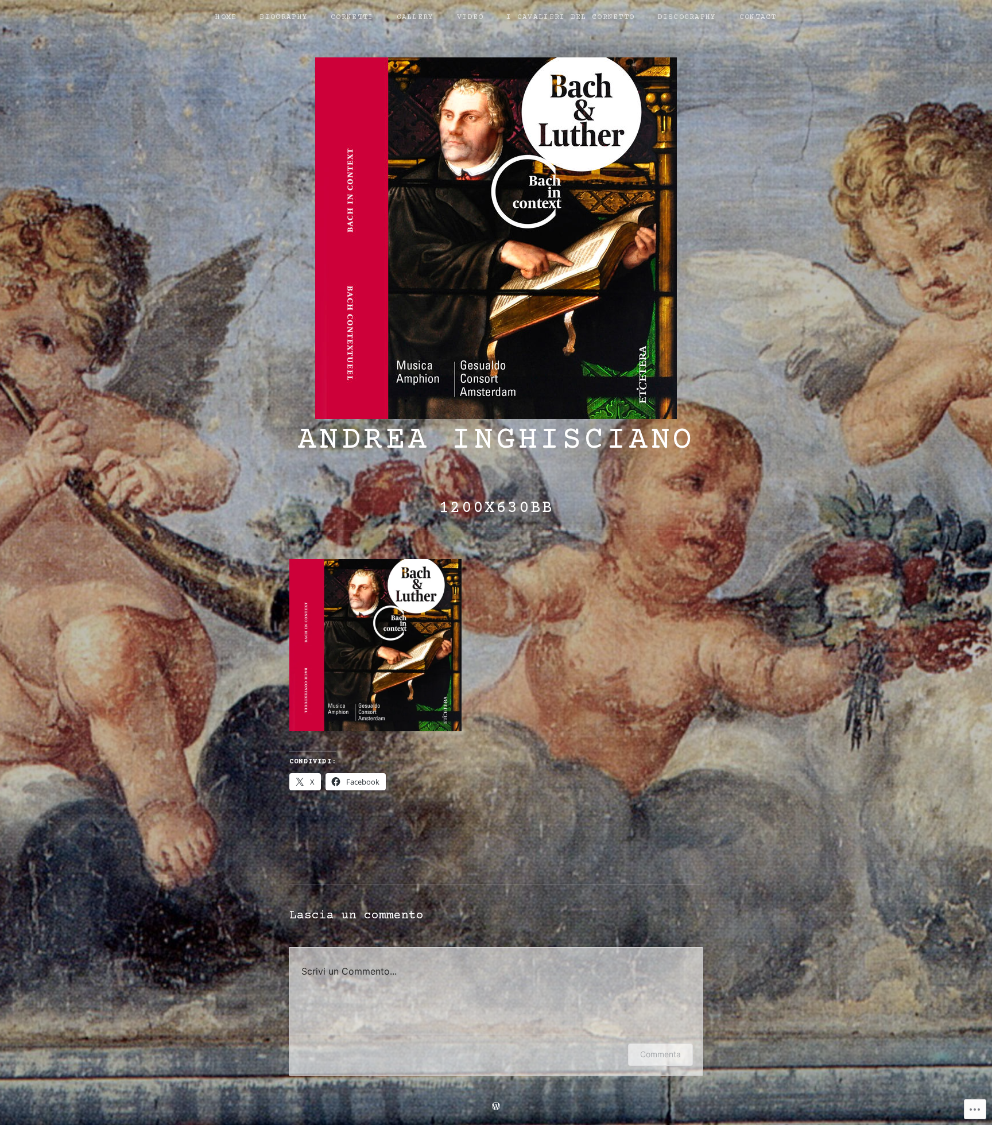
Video (470, 17)
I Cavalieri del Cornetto (570, 17)
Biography (283, 17)
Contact (758, 17)
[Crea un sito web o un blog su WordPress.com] (496, 1108)
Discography (686, 17)
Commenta (660, 1054)
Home (226, 17)
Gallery (415, 17)
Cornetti (352, 17)
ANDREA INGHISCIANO (496, 441)
